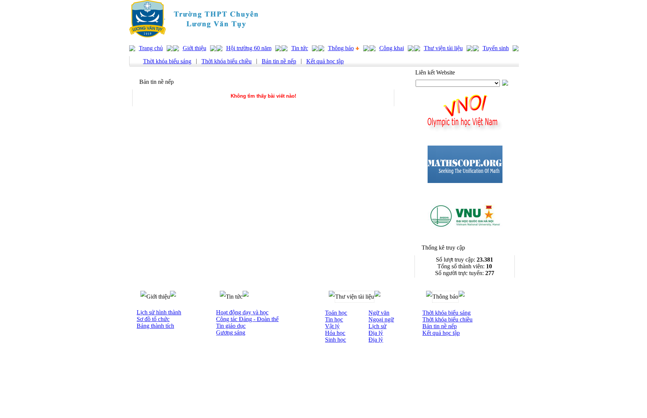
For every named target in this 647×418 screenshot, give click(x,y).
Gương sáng (230, 332)
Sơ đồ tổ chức (153, 319)
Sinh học (335, 339)
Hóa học (335, 333)
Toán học (336, 312)
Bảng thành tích (155, 326)
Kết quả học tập (325, 61)
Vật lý (332, 326)
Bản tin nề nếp (279, 61)
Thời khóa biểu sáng (167, 61)
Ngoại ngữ (381, 319)
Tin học (334, 319)
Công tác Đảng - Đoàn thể (247, 319)
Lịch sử (377, 326)
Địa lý (375, 333)
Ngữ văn (378, 312)
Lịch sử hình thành (159, 312)
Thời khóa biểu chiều (226, 61)
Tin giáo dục (231, 326)
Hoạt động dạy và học (242, 312)
